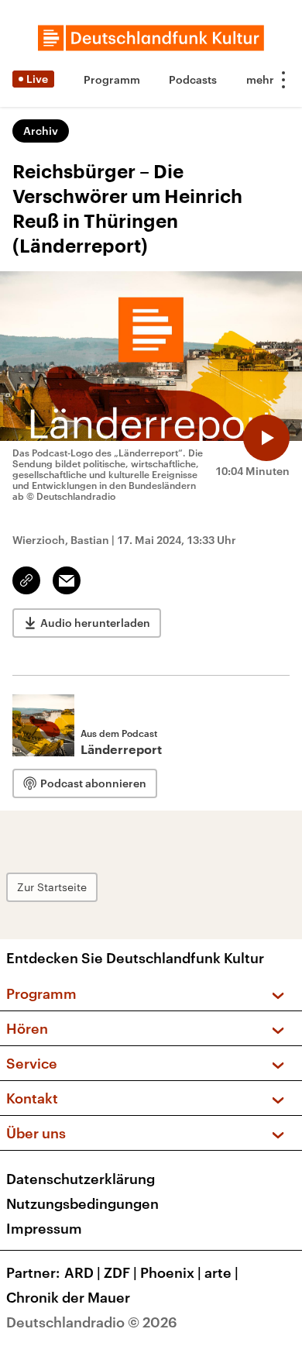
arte (221, 1272)
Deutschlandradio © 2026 (91, 1322)
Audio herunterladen (95, 622)
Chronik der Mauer (68, 1297)
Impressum (44, 1228)
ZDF (120, 1272)
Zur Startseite (52, 886)
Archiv (40, 130)
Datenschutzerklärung (80, 1178)
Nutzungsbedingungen (82, 1203)
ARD (82, 1272)
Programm (112, 79)
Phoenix (170, 1272)
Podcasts (193, 79)
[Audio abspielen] (266, 438)
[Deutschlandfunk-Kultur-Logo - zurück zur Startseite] (151, 38)
